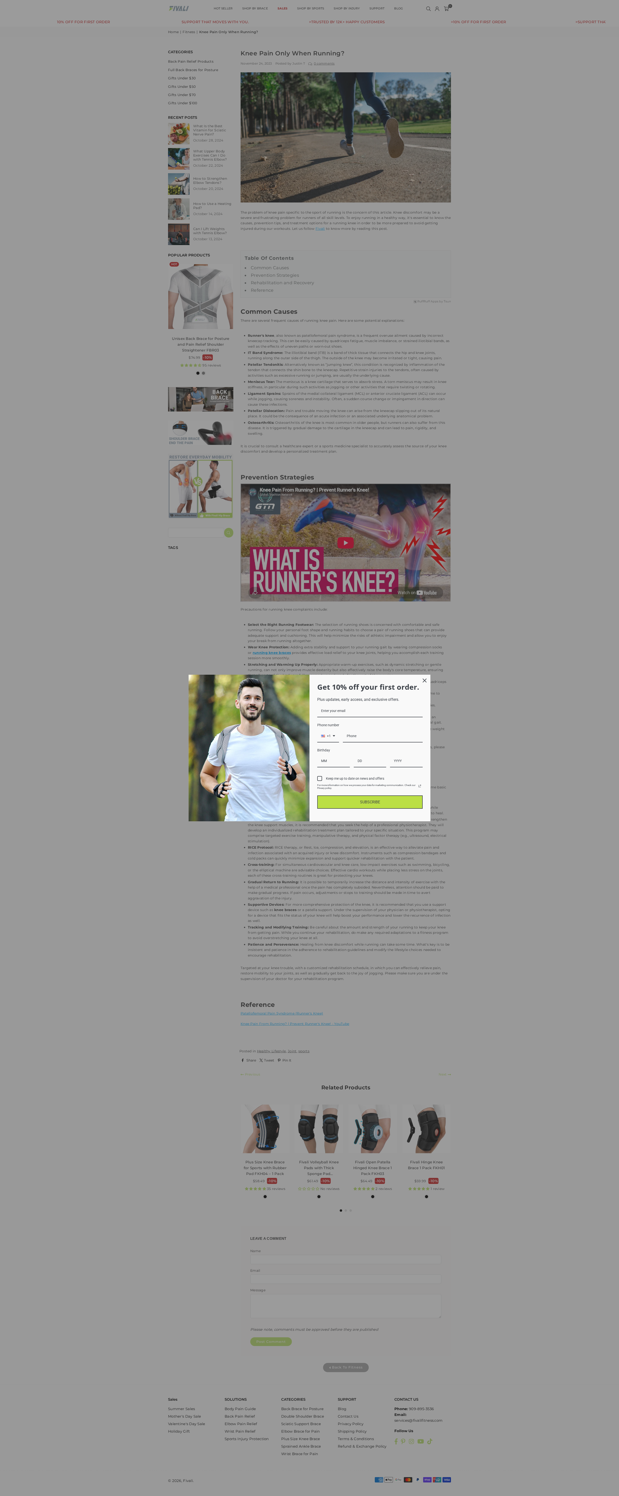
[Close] (424, 680)
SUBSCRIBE (370, 802)
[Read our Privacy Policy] (420, 786)
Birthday (323, 750)
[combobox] (328, 736)
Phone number (328, 725)
